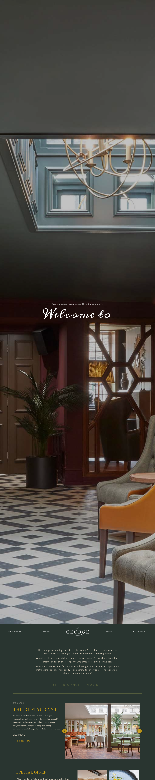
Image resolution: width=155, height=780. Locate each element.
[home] (77, 632)
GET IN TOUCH (139, 631)
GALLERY (108, 631)
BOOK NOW (24, 741)
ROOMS (46, 631)
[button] (14, 631)
